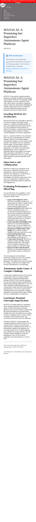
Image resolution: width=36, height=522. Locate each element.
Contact (6, 17)
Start (5, 10)
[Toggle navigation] (10, 7)
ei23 (7, 7)
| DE (6, 19)
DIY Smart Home (9, 15)
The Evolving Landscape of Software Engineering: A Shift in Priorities (15, 346)
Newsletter (7, 14)
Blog (5, 12)
